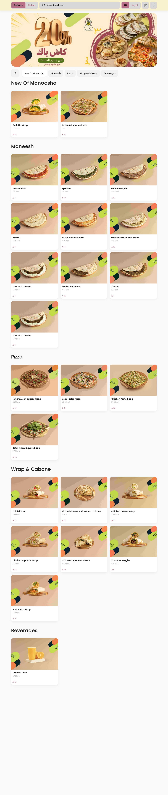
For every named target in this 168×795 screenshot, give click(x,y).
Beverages (110, 73)
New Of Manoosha (34, 73)
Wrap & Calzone (88, 73)
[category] (84, 40)
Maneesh (56, 73)
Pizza (70, 73)
